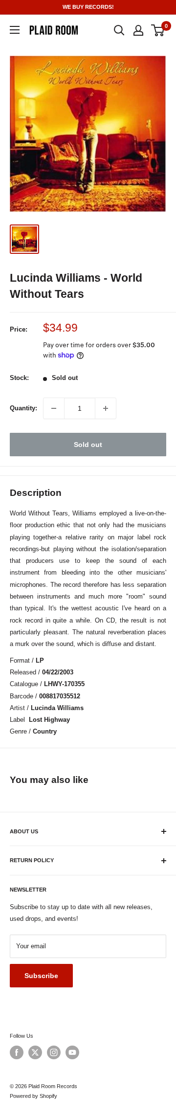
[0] (158, 30)
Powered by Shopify (33, 1096)
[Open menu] (15, 30)
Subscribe (41, 976)
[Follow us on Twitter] (35, 1052)
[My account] (138, 30)
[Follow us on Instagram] (54, 1052)
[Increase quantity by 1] (105, 408)
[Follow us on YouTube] (72, 1052)
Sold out (88, 444)
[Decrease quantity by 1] (54, 408)
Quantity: (23, 408)
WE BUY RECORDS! (88, 7)
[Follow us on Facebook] (16, 1052)
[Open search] (119, 30)
